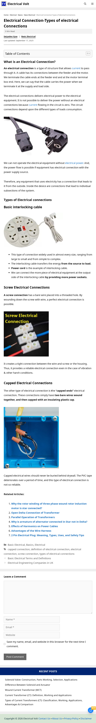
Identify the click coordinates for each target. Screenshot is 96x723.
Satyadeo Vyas (10, 36)
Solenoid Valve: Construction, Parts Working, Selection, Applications (41, 679)
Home (6, 15)
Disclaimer (86, 718)
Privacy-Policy (71, 718)
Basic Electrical (29, 15)
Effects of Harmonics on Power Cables (34, 526)
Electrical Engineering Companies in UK (30, 562)
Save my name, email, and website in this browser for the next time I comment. (46, 644)
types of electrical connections (57, 553)
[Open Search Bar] (85, 4)
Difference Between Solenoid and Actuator (27, 684)
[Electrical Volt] (3, 4)
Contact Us (44, 718)
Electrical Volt (18, 4)
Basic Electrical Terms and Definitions (29, 558)
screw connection (28, 553)
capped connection (19, 549)
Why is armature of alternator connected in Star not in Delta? (49, 521)
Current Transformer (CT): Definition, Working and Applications (38, 695)
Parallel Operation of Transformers (33, 517)
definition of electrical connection (50, 549)
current (76, 68)
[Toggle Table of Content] (87, 53)
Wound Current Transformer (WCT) (23, 689)
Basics (20, 15)
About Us (57, 718)
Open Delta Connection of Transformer (35, 512)
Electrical (13, 15)
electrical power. (74, 163)
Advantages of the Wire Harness (31, 530)
